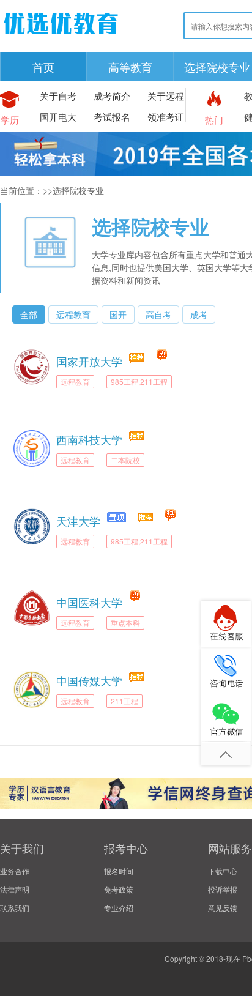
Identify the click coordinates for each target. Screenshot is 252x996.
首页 (43, 67)
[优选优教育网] (61, 36)
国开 (118, 314)
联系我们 (14, 907)
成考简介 (112, 95)
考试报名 (112, 116)
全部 (28, 314)
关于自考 (58, 95)
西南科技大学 (89, 439)
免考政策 (118, 889)
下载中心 (222, 871)
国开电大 (58, 116)
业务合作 (14, 871)
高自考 (158, 314)
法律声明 (14, 889)
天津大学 (78, 521)
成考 (198, 314)
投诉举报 (222, 889)
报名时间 (118, 871)
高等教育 (130, 67)
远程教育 (73, 314)
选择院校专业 (150, 226)
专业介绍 (118, 907)
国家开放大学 (89, 361)
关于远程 (165, 95)
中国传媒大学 (89, 680)
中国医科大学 (89, 602)
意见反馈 (222, 907)
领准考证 (165, 116)
